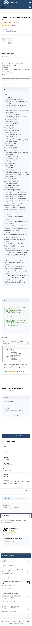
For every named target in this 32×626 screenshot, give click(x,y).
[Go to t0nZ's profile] (28, 560)
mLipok (10, 30)
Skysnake (12, 528)
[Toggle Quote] (4, 397)
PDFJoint (4, 560)
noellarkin (6, 573)
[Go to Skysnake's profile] (5, 530)
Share (8, 498)
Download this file (16, 436)
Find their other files (11, 31)
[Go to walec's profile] (28, 582)
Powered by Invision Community (16, 623)
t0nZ (5, 562)
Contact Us (21, 621)
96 (17, 528)
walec (5, 585)
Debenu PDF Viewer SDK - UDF (11, 606)
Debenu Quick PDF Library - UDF (11, 593)
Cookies (28, 621)
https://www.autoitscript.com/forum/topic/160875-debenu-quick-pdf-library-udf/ (16, 482)
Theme (4, 621)
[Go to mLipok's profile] (3, 30)
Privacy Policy (12, 621)
